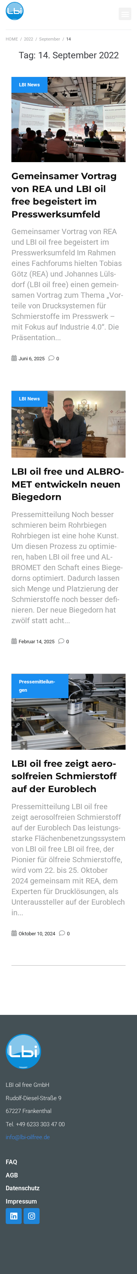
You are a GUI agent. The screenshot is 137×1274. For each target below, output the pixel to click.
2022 (28, 39)
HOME (12, 39)
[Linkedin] (14, 1216)
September (49, 39)
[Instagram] (32, 1216)
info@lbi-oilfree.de (28, 1137)
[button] (125, 14)
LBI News (29, 85)
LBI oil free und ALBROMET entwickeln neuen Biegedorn (67, 484)
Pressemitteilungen (37, 686)
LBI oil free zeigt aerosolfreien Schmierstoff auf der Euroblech (63, 776)
